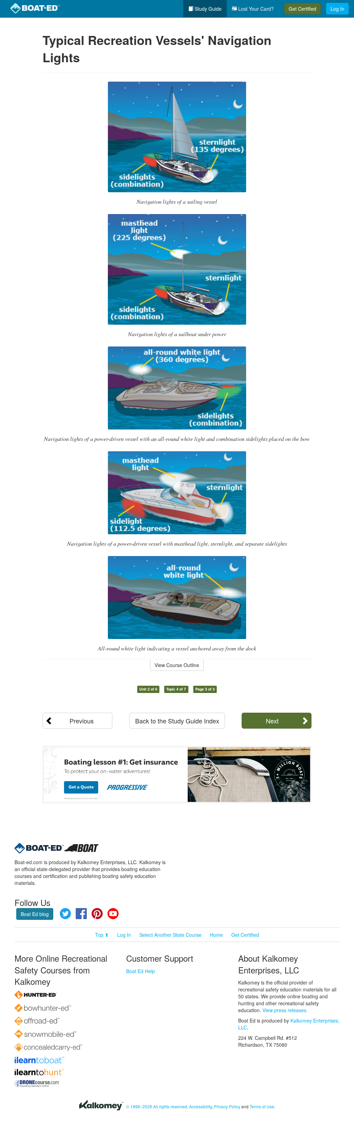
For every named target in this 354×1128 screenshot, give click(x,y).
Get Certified (302, 8)
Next (272, 720)
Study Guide (207, 8)
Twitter (65, 913)
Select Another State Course (170, 934)
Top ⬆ (102, 934)
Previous (81, 720)
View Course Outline (177, 665)
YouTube (113, 913)
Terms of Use (262, 1106)
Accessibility (200, 1106)
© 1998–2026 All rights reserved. (157, 1106)
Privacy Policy (227, 1106)
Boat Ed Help (140, 971)
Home (216, 934)
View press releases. (285, 1010)
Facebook (81, 913)
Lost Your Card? (255, 8)
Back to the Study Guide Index (177, 720)
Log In (337, 8)
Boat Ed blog (35, 913)
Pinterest (97, 913)
